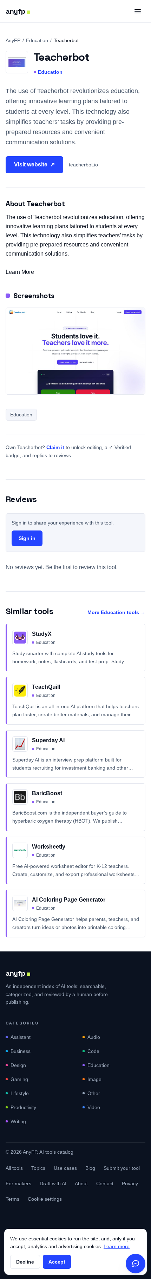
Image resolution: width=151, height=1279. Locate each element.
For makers (18, 1183)
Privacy (130, 1183)
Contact (104, 1183)
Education (37, 40)
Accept (56, 1262)
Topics (38, 1168)
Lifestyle (20, 1093)
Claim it (55, 447)
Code (93, 1051)
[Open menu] (137, 11)
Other (93, 1093)
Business (21, 1051)
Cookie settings (45, 1199)
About (81, 1183)
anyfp (15, 11)
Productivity (23, 1107)
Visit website (34, 164)
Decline (25, 1262)
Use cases (65, 1168)
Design (18, 1065)
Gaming (19, 1079)
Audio (93, 1037)
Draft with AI (53, 1183)
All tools (14, 1168)
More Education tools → (116, 612)
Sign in (27, 538)
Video (93, 1107)
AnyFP (13, 40)
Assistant (21, 1037)
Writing (18, 1121)
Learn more (117, 1246)
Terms (12, 1199)
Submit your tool (122, 1168)
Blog (90, 1168)
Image (94, 1079)
